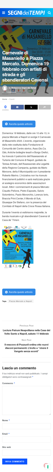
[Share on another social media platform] (44, 107)
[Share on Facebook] (17, 107)
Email (6, 433)
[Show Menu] (3, 12)
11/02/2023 (11, 92)
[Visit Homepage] (26, 12)
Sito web (6, 447)
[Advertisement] (26, 3)
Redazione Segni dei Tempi (23, 87)
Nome (6, 420)
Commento (8, 383)
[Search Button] (49, 12)
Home (4, 99)
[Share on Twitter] (31, 107)
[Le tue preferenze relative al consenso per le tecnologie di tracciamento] (48, 467)
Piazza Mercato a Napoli (20, 301)
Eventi (11, 99)
